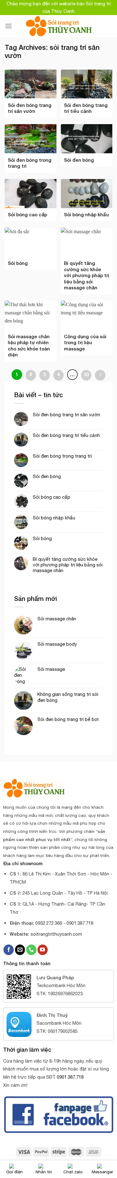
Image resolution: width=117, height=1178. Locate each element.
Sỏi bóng (42, 538)
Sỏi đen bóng (47, 476)
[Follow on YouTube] (42, 949)
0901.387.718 (70, 1077)
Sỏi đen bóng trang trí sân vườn (66, 414)
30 (86, 374)
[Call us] (31, 949)
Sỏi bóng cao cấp (51, 497)
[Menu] (8, 26)
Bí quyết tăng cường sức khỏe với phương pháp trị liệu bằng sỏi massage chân (68, 564)
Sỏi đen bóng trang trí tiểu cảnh (66, 435)
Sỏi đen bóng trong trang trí (62, 456)
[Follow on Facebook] (8, 949)
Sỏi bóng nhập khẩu (54, 517)
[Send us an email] (20, 949)
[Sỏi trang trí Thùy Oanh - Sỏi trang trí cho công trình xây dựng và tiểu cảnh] (58, 26)
